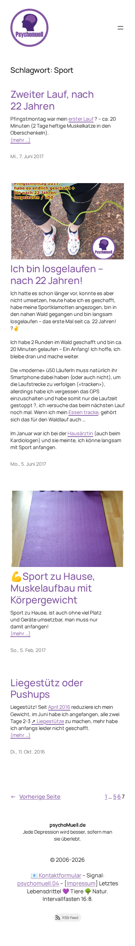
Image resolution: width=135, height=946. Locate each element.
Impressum (81, 883)
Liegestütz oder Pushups (46, 688)
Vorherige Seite (35, 796)
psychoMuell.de (68, 825)
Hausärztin (80, 433)
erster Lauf (81, 118)
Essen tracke (83, 412)
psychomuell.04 (38, 883)
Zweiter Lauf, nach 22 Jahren (52, 100)
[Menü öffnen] (120, 28)
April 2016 (59, 707)
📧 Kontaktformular (56, 875)
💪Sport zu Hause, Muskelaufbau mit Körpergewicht (52, 588)
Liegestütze (50, 721)
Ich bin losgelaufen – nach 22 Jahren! (56, 274)
